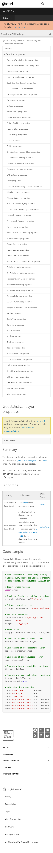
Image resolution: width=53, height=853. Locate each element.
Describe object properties (19, 117)
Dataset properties (15, 106)
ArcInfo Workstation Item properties (22, 60)
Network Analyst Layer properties (24, 209)
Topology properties (16, 348)
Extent (42, 504)
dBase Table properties (17, 112)
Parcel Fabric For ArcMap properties (22, 233)
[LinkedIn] (47, 730)
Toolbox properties (15, 342)
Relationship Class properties (19, 267)
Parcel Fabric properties (17, 227)
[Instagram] (41, 735)
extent (25, 503)
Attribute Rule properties (18, 71)
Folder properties (14, 146)
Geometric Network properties (20, 163)
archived (41, 421)
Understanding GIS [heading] (11, 761)
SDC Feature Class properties (19, 302)
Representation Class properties (21, 279)
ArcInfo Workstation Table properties (23, 66)
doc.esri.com (19, 27)
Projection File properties (18, 238)
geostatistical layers (26, 460)
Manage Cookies (12, 834)
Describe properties (14, 44)
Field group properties (17, 135)
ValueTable (44, 527)
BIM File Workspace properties (20, 77)
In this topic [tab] (9, 440)
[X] (41, 730)
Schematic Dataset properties (19, 284)
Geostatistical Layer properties (20, 169)
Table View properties (16, 319)
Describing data (34, 40)
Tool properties (14, 336)
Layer (44, 460)
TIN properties (13, 330)
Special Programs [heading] (11, 774)
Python (6, 18)
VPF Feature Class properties (19, 382)
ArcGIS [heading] (6, 747)
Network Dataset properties (19, 215)
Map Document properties (18, 192)
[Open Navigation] (49, 4)
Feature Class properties (17, 129)
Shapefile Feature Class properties (22, 308)
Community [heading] (8, 754)
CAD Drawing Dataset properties (21, 83)
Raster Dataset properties (18, 256)
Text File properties (15, 325)
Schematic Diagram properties (20, 290)
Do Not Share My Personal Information (21, 842)
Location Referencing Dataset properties (24, 186)
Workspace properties (16, 394)
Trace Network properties (18, 353)
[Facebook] (35, 730)
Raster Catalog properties (18, 250)
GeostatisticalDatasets (27, 532)
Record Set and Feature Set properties (23, 261)
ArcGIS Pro (8, 11)
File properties (13, 140)
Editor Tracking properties (18, 123)
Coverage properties (16, 100)
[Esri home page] (7, 4)
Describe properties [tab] (15, 54)
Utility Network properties (18, 365)
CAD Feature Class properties (20, 89)
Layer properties (14, 181)
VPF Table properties (16, 388)
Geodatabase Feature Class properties (23, 152)
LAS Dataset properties (17, 175)
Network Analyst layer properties (21, 204)
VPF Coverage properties (18, 377)
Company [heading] (7, 767)
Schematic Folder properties (19, 296)
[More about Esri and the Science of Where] (8, 736)
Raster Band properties (17, 244)
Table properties (14, 313)
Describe (8, 48)
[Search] (43, 4)
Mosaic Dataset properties (18, 198)
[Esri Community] (35, 735)
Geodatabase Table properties (20, 158)
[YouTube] (47, 735)
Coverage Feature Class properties (22, 94)
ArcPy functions (17, 40)
